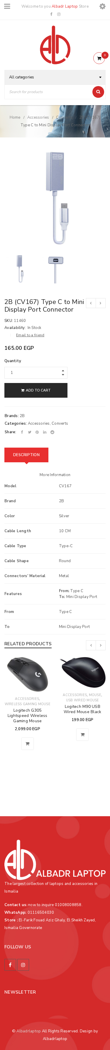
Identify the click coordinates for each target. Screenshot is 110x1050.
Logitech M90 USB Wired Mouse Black (82, 709)
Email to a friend (30, 335)
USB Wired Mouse (82, 700)
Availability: (15, 327)
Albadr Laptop (65, 6)
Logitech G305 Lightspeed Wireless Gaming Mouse (28, 716)
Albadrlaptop (28, 1031)
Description (26, 455)
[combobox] (55, 77)
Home (15, 117)
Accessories (38, 117)
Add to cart (38, 390)
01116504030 (41, 912)
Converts (64, 117)
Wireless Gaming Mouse (27, 704)
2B (22, 416)
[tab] (26, 455)
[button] (27, 744)
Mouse (95, 695)
